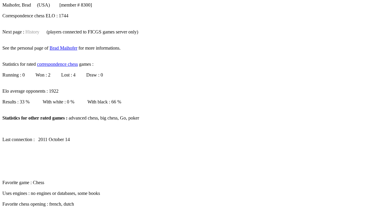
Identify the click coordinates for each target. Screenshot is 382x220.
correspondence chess (57, 64)
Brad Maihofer (63, 48)
